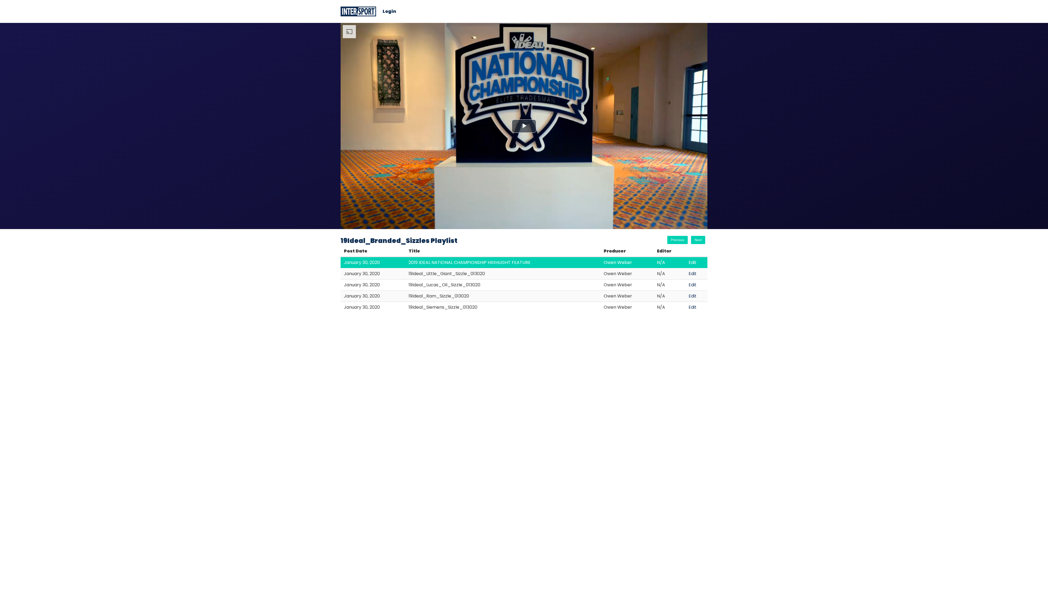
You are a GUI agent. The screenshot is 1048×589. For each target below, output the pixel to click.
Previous (677, 240)
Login (389, 11)
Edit (692, 262)
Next (698, 240)
